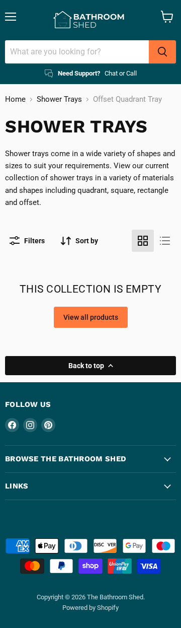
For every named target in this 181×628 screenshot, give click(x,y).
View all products (90, 317)
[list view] (165, 241)
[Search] (162, 51)
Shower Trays (59, 99)
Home (15, 99)
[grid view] (143, 241)
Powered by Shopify (90, 607)
